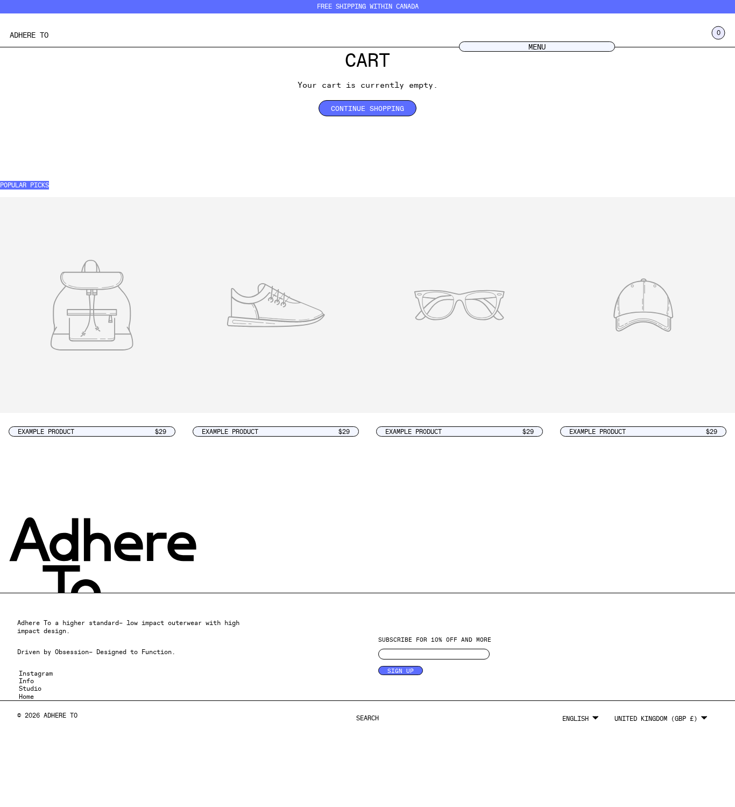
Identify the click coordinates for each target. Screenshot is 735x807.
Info (26, 680)
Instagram (36, 673)
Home (26, 696)
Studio (30, 688)
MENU (537, 46)
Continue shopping (367, 108)
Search (367, 717)
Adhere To (29, 34)
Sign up (400, 670)
